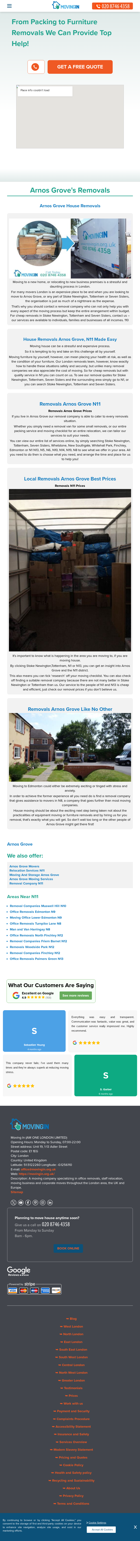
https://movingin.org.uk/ (37, 1174)
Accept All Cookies (102, 1529)
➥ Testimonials (71, 1388)
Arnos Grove (20, 844)
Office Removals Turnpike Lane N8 (35, 924)
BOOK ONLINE (68, 1248)
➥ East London (71, 1342)
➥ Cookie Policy (71, 1465)
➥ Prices (71, 1396)
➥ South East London (71, 1350)
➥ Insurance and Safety (71, 1434)
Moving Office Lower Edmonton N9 (36, 918)
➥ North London (71, 1334)
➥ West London (71, 1326)
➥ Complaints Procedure (71, 1419)
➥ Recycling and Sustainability (71, 1481)
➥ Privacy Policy (71, 1496)
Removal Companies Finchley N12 (35, 953)
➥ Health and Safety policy (71, 1473)
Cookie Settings (97, 1522)
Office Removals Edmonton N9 (32, 912)
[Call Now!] (56, 1225)
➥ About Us (71, 1488)
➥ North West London (71, 1373)
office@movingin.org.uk (38, 1169)
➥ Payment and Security (71, 1411)
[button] (8, 1049)
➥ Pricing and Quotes (71, 1457)
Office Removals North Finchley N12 (36, 935)
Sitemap (17, 1192)
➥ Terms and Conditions (71, 1504)
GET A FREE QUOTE (80, 67)
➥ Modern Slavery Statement (71, 1450)
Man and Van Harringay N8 (30, 929)
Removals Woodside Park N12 (32, 947)
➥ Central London (71, 1365)
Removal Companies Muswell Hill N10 (38, 906)
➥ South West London (71, 1357)
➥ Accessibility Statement (71, 1427)
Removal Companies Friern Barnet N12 (38, 941)
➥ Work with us (71, 1403)
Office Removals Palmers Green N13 (36, 959)
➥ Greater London (71, 1380)
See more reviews (76, 995)
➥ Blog (71, 1319)
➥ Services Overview (71, 1442)
